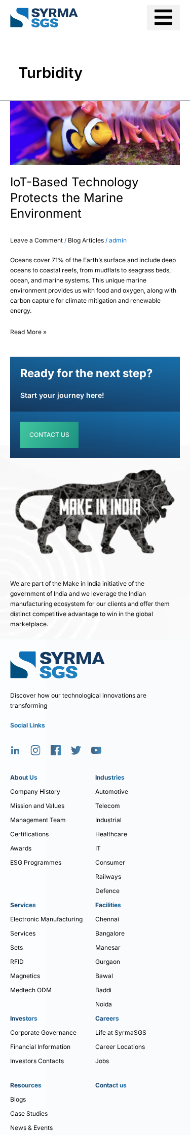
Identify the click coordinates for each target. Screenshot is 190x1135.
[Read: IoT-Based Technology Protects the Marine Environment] (95, 132)
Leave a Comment (36, 240)
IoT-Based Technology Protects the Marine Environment (74, 198)
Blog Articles (86, 240)
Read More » (28, 330)
